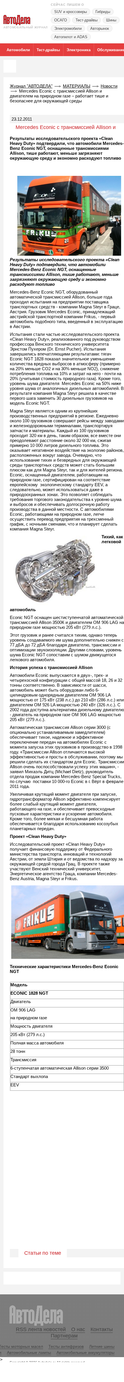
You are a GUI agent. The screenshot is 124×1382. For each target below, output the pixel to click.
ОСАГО (60, 20)
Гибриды (102, 12)
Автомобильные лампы (29, 1352)
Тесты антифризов (66, 1346)
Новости (109, 86)
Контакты (102, 1329)
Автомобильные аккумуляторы (85, 1352)
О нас (78, 1329)
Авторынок (99, 28)
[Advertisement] (62, 1182)
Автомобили (18, 50)
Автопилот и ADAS (70, 37)
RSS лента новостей (41, 1329)
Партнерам (64, 1336)
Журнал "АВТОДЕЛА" (31, 86)
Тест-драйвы (86, 20)
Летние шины (101, 1346)
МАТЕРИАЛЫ (76, 86)
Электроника (79, 50)
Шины (111, 20)
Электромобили (68, 28)
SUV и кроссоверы (70, 12)
